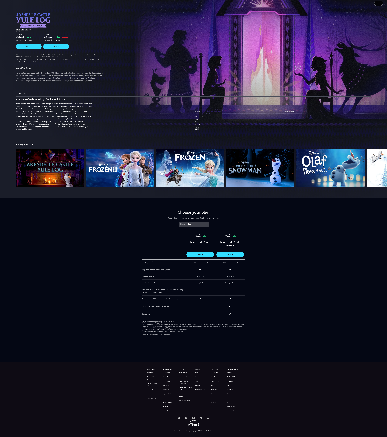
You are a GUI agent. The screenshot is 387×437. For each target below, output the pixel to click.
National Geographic (200, 389)
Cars (228, 402)
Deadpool (229, 372)
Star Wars (197, 385)
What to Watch (166, 385)
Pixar (196, 377)
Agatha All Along (231, 406)
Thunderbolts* (230, 398)
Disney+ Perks (166, 377)
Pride (212, 398)
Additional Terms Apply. (30, 61)
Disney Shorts (214, 389)
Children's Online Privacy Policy (153, 378)
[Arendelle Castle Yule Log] (50, 168)
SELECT (29, 46)
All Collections (214, 372)
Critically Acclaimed (216, 381)
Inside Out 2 (230, 381)
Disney (196, 372)
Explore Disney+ (167, 372)
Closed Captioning (167, 402)
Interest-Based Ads (151, 398)
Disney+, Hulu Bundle (184, 377)
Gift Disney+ (166, 406)
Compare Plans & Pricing (185, 400)
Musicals (213, 377)
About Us (165, 398)
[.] (179, 418)
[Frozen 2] (120, 168)
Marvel (196, 381)
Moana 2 (229, 385)
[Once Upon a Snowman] (260, 168)
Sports (212, 385)
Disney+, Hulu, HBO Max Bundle (185, 388)
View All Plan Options (23, 68)
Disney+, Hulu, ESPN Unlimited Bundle (184, 382)
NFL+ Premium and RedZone (184, 395)
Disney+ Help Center (190, 333)
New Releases (166, 381)
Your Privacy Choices (152, 394)
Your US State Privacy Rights (152, 384)
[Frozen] (190, 168)
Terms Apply (146, 321)
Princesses (213, 402)
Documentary (214, 394)
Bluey (228, 394)
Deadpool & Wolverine (233, 377)
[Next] (383, 168)
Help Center (166, 389)
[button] (169, 370)
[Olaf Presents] (330, 168)
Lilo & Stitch (230, 389)
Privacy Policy (150, 372)
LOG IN (378, 3)
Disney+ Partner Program (169, 410)
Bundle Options (183, 372)
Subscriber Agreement (152, 389)
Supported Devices (167, 394)
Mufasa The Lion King (232, 410)
